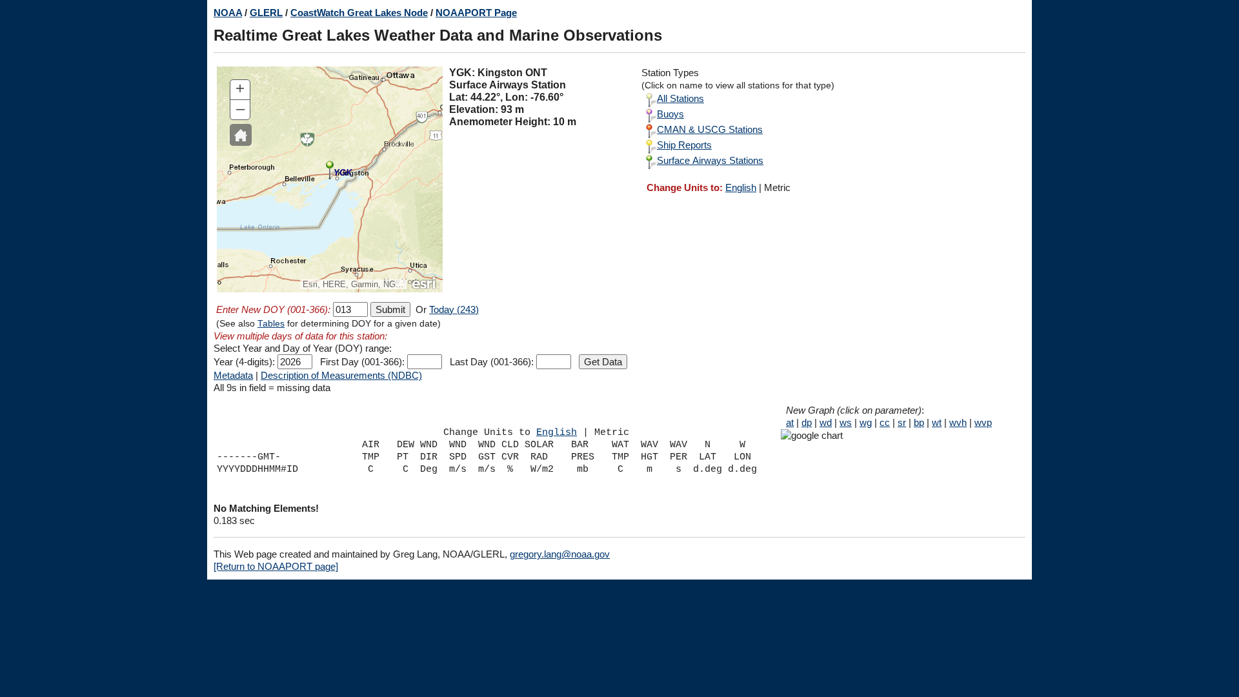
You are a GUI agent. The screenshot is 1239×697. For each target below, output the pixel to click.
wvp (983, 422)
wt (937, 422)
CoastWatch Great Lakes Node (359, 12)
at (790, 422)
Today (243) (454, 309)
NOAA (228, 12)
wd (826, 422)
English (740, 187)
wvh (958, 422)
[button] (241, 135)
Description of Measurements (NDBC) (341, 375)
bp (919, 422)
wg (866, 422)
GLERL (266, 12)
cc (885, 422)
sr (902, 422)
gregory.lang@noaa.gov (560, 554)
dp (806, 422)
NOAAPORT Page (476, 12)
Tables (271, 323)
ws (846, 422)
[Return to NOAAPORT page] (276, 566)
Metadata (233, 375)
